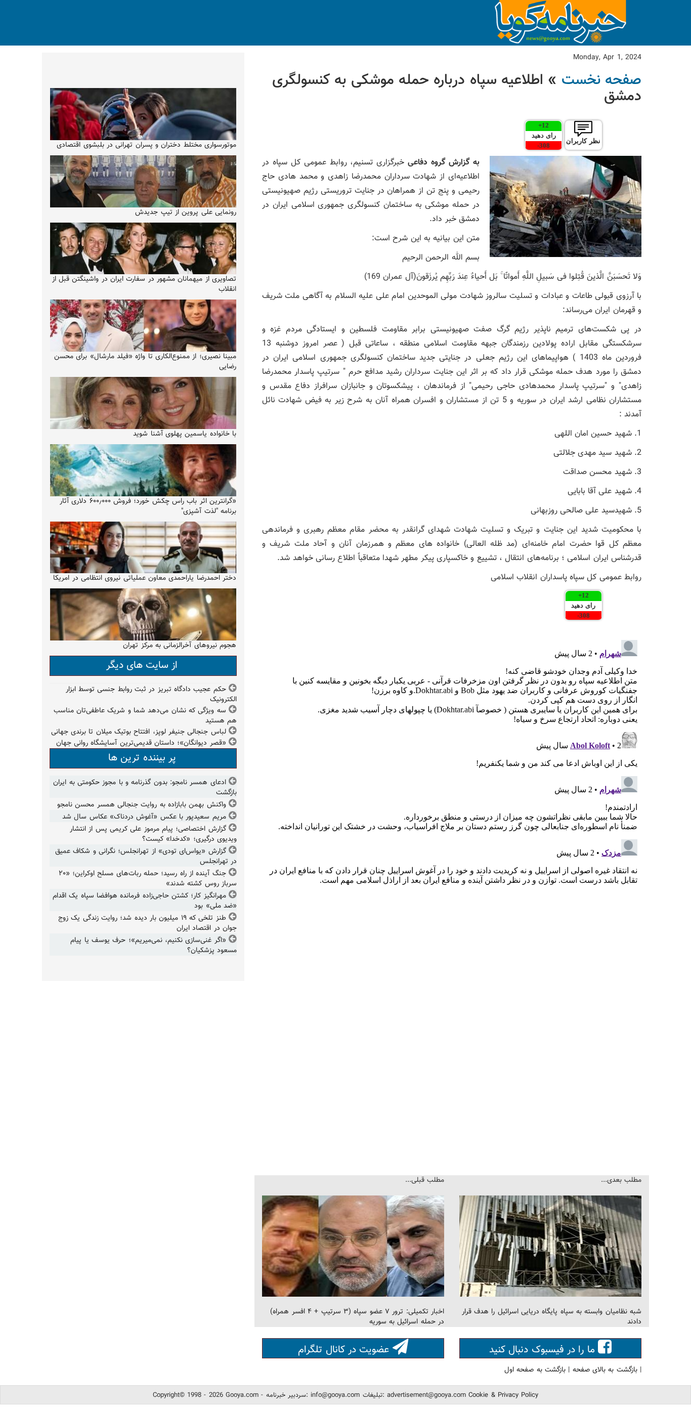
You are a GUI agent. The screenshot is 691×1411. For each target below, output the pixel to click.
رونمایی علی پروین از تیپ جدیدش (185, 212)
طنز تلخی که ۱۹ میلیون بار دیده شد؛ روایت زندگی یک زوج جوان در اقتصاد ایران (147, 923)
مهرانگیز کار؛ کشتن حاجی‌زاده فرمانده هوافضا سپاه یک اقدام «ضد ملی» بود (145, 901)
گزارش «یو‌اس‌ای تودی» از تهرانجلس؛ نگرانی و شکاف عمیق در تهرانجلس (146, 856)
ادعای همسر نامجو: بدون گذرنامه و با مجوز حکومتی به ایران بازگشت (145, 787)
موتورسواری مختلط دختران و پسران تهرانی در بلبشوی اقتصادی (146, 145)
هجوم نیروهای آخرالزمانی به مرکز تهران (179, 645)
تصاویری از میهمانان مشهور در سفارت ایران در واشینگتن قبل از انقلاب (144, 284)
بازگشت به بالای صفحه (605, 1370)
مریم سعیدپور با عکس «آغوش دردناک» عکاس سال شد (144, 817)
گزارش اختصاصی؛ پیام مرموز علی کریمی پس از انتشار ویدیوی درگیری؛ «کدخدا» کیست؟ (153, 834)
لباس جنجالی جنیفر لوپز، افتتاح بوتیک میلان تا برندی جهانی (138, 732)
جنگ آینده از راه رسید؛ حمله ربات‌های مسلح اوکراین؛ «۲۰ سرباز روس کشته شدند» (148, 878)
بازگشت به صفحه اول (535, 1370)
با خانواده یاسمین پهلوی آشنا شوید (184, 434)
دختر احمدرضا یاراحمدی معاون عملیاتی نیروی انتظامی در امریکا (144, 578)
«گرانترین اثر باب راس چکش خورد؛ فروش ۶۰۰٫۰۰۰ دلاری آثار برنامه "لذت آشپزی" (148, 506)
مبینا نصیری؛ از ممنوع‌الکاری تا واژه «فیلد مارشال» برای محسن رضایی (145, 361)
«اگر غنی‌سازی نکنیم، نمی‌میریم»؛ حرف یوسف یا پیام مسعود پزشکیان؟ (153, 945)
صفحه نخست (601, 80)
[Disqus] (451, 762)
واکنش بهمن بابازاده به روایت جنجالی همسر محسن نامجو (141, 804)
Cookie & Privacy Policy (503, 1395)
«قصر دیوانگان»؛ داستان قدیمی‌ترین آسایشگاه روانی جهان (141, 743)
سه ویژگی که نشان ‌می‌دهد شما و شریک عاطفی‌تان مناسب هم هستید (145, 715)
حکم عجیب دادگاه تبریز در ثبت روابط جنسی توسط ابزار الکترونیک (151, 694)
